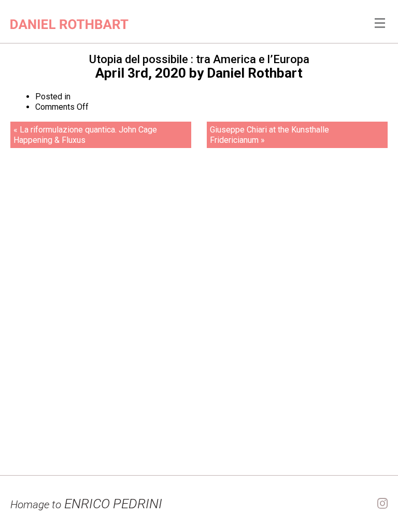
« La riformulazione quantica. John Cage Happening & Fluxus (85, 134)
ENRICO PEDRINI (86, 503)
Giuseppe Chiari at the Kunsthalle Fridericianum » (269, 134)
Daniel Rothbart (255, 73)
